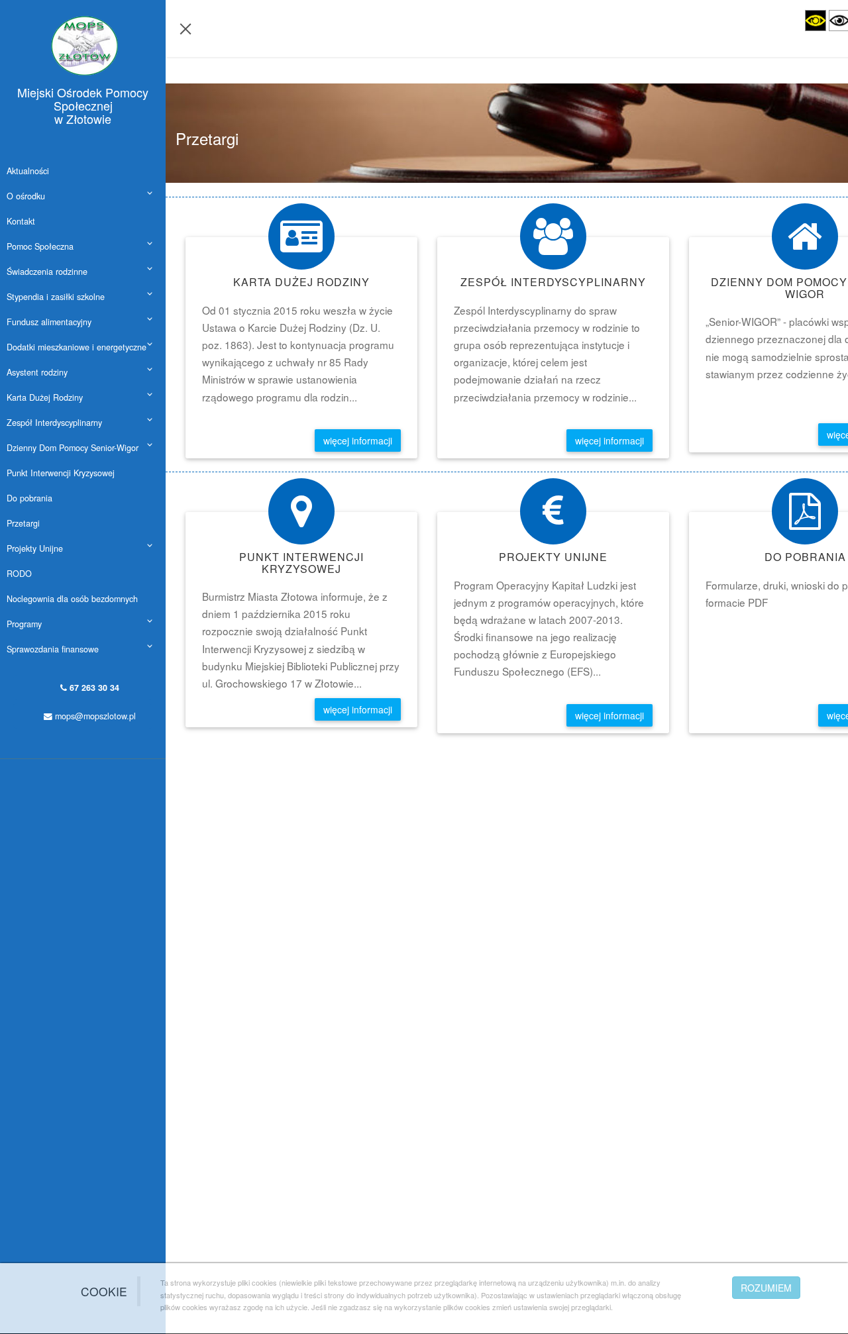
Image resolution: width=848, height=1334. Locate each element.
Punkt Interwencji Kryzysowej (61, 473)
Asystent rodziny (37, 372)
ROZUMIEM (766, 1287)
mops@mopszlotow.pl (94, 716)
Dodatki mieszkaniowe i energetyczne (76, 347)
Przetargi (23, 523)
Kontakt (21, 221)
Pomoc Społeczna (40, 246)
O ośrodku (26, 196)
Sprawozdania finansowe (53, 649)
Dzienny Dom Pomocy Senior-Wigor (72, 448)
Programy (24, 624)
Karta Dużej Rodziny (45, 397)
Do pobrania (29, 498)
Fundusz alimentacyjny (49, 322)
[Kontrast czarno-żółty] (815, 20)
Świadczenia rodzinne (47, 272)
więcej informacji (357, 440)
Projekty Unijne (35, 548)
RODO (19, 574)
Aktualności (28, 171)
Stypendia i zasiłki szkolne (56, 297)
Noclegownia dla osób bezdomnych (72, 599)
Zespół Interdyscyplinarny (54, 423)
